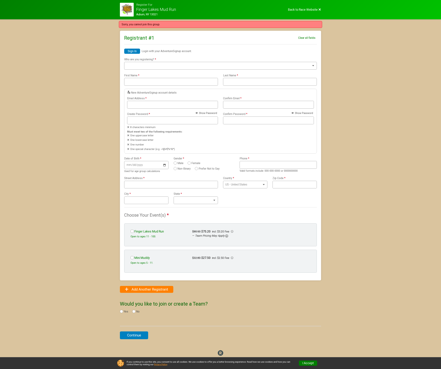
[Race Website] (128, 10)
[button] (226, 236)
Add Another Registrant (149, 289)
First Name (131, 75)
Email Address (137, 98)
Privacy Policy (160, 364)
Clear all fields (306, 37)
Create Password (138, 114)
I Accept (308, 363)
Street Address (134, 178)
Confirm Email (232, 98)
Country (228, 178)
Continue (134, 335)
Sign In (132, 51)
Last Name (230, 75)
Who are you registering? (140, 59)
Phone (244, 158)
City (127, 193)
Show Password (207, 113)
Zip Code (279, 178)
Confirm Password (235, 114)
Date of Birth (132, 158)
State (178, 193)
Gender (179, 158)
